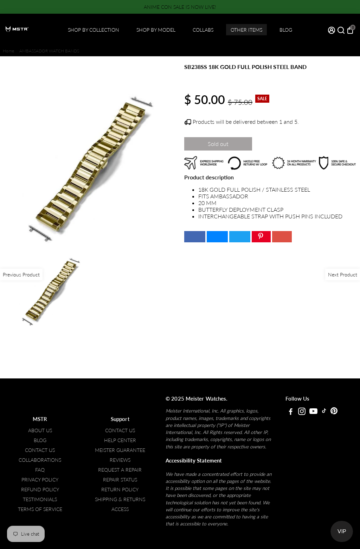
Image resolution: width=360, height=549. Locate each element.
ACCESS (120, 509)
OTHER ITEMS (246, 30)
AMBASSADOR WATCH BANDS (49, 50)
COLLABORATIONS (40, 460)
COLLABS (203, 30)
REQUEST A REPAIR (120, 470)
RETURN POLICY (120, 489)
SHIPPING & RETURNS (120, 499)
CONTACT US (40, 450)
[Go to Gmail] (282, 236)
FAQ (40, 470)
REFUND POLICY (40, 489)
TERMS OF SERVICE (40, 509)
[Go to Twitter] (239, 236)
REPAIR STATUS (120, 480)
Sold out (218, 143)
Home (8, 50)
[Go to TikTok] (324, 412)
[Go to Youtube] (313, 412)
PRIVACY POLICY (39, 480)
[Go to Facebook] (194, 236)
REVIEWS (120, 460)
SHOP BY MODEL (155, 30)
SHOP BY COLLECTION (93, 30)
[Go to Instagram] (301, 412)
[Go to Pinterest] (261, 236)
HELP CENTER (120, 440)
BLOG (285, 30)
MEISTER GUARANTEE (120, 450)
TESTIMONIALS (40, 499)
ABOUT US (40, 430)
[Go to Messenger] (217, 236)
